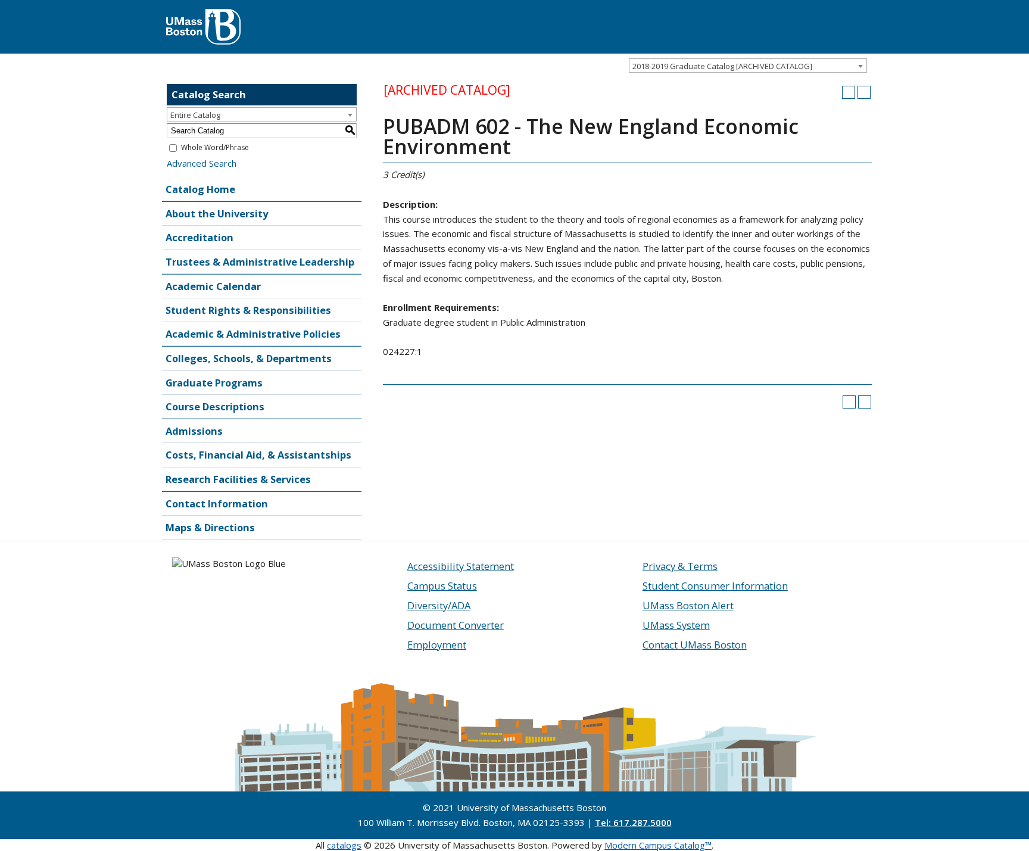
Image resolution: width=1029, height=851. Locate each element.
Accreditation (199, 237)
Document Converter (455, 625)
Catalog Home (200, 189)
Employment (436, 645)
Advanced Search (201, 163)
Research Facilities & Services (238, 479)
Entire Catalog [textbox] (195, 115)
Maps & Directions (210, 527)
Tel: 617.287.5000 (633, 822)
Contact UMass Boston (695, 645)
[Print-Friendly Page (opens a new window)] (848, 92)
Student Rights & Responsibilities (248, 310)
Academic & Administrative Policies (253, 334)
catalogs (344, 845)
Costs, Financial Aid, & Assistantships (258, 455)
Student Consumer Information (715, 586)
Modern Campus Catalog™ (658, 845)
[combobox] (748, 65)
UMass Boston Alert (688, 605)
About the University (217, 213)
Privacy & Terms (680, 566)
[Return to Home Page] (203, 15)
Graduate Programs (214, 382)
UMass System (676, 625)
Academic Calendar (213, 286)
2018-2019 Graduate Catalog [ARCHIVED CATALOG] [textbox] (722, 66)
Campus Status (442, 586)
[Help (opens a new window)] (864, 92)
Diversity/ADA (438, 605)
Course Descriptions (215, 406)
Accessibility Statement (460, 566)
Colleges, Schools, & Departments (249, 358)
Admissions (194, 431)
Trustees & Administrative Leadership (260, 262)
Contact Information (217, 503)
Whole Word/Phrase (215, 147)
